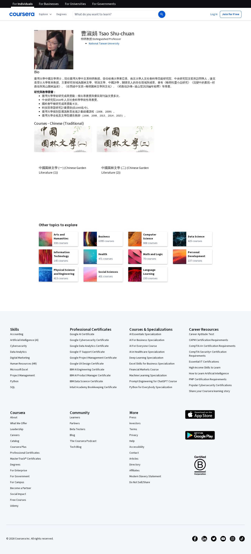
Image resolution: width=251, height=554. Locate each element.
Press (132, 417)
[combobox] (111, 14)
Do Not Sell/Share (139, 482)
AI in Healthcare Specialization (147, 352)
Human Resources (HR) (23, 364)
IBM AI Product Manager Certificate (90, 375)
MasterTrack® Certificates (25, 459)
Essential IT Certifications (204, 362)
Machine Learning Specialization (148, 375)
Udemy (14, 506)
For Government (19, 476)
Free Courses (18, 500)
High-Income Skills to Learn (204, 368)
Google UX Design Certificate (87, 364)
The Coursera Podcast (83, 441)
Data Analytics (18, 352)
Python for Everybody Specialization (150, 387)
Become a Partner (20, 488)
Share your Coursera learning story (209, 391)
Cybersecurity (18, 346)
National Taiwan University (104, 44)
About (13, 417)
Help (132, 441)
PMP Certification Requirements (207, 379)
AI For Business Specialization (146, 340)
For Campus (17, 482)
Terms (133, 429)
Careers (15, 435)
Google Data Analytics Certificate (89, 346)
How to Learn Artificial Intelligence (209, 373)
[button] (61, 14)
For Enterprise (18, 471)
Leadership (16, 429)
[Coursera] (21, 14)
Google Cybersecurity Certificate (89, 340)
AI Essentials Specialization (145, 334)
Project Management (22, 375)
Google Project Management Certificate (93, 358)
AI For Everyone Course (143, 346)
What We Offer (18, 423)
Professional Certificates (25, 453)
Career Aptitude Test (201, 334)
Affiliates (134, 471)
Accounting (16, 334)
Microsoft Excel (19, 370)
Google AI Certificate (82, 334)
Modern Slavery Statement (145, 476)
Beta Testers (77, 429)
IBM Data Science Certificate (86, 381)
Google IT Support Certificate (87, 352)
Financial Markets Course (144, 370)
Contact (134, 453)
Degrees (15, 465)
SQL (12, 387)
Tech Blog (76, 447)
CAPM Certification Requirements (208, 340)
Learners (75, 417)
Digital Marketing (20, 358)
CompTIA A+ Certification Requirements (212, 346)
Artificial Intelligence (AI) (24, 340)
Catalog (14, 441)
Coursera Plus (18, 447)
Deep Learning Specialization (146, 358)
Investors (135, 423)
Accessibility (136, 447)
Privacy (133, 435)
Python (14, 381)
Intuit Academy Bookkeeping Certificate (93, 387)
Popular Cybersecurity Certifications (210, 385)
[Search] (161, 14)
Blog (72, 435)
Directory (134, 465)
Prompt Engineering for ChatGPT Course (153, 381)
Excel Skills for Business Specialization (152, 364)
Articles (133, 459)
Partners (75, 423)
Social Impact (18, 494)
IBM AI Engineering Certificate (87, 370)
